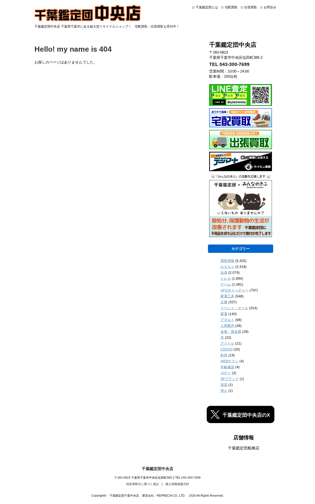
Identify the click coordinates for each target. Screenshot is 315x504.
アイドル (227, 343)
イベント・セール (234, 308)
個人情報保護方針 (177, 484)
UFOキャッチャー (234, 290)
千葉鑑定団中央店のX (246, 415)
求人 (223, 391)
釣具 (223, 355)
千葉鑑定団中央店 (157, 469)
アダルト (227, 320)
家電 (223, 314)
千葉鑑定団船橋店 (243, 448)
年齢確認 (227, 367)
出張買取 (250, 7)
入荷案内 (227, 326)
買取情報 (227, 261)
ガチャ (225, 373)
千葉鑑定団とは (207, 7)
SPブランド (229, 379)
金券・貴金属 (230, 332)
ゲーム (225, 284)
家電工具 (227, 296)
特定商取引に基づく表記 (142, 484)
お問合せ (270, 7)
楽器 (223, 385)
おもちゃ (227, 267)
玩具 (223, 273)
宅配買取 (231, 7)
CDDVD (226, 349)
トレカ (225, 278)
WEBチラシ (229, 361)
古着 (223, 302)
